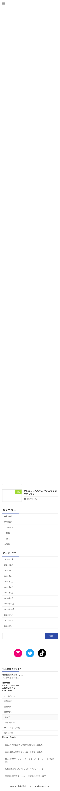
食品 (8, 538)
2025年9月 (8, 570)
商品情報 (8, 522)
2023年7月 (8, 626)
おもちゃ (10, 527)
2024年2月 (8, 598)
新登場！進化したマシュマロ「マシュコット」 (24, 769)
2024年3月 (8, 593)
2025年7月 (8, 581)
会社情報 (8, 516)
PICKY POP (8, 733)
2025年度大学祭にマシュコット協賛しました (24, 752)
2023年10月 (9, 609)
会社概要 (8, 706)
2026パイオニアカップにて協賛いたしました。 (24, 745)
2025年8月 (8, 576)
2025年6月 (8, 587)
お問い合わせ (9, 722)
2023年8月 (8, 620)
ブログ (7, 717)
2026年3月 (8, 559)
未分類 (7, 544)
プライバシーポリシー (13, 728)
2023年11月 (9, 604)
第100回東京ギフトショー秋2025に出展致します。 (26, 776)
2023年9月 (8, 615)
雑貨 (8, 533)
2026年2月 (8, 565)
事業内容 (8, 712)
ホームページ (9, 696)
